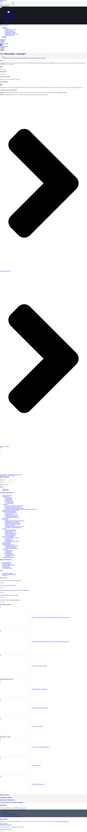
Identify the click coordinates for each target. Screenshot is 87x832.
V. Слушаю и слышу (9, 502)
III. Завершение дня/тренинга (11, 548)
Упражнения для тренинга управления (37, 58)
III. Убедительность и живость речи (13, 522)
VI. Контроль (8, 556)
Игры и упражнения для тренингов (20, 58)
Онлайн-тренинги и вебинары (9, 511)
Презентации (5, 519)
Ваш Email (2, 479)
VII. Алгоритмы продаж (10, 535)
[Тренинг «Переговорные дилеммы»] (15, 676)
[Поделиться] (1, 830)
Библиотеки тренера (61, 92)
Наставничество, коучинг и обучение (11, 510)
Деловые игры (3, 39)
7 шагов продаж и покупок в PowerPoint (40, 747)
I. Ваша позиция (8, 497)
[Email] (1, 45)
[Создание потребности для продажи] (15, 697)
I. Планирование (8, 550)
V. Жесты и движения (10, 525)
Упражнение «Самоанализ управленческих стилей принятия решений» (14, 590)
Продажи (5, 528)
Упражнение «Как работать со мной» (8, 585)
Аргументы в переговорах (37, 726)
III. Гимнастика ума (9, 540)
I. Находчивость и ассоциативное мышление (15, 520)
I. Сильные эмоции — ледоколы (12, 537)
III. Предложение (9, 532)
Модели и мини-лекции (10, 31)
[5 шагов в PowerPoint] (15, 773)
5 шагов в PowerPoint (36, 765)
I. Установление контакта (10, 529)
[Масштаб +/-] (4, 830)
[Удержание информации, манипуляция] (15, 715)
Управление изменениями (8, 557)
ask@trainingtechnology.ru (63, 821)
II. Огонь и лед (8, 539)
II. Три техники (8, 498)
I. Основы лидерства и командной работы (14, 505)
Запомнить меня (5, 484)
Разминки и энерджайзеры (8, 536)
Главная (4, 27)
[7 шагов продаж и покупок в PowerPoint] (15, 755)
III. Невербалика (8, 500)
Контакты (5, 37)
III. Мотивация (8, 552)
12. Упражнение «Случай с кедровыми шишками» (11, 802)
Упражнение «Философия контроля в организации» (10, 580)
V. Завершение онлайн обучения (12, 517)
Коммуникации (6, 496)
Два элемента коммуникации (37, 784)
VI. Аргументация (9, 503)
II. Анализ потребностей (10, 531)
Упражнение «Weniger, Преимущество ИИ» (9, 595)
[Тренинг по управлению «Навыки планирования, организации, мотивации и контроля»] (15, 628)
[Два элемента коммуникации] (15, 792)
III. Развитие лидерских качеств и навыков (14, 508)
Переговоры (5, 518)
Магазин (4, 36)
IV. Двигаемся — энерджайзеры (12, 541)
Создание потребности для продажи (39, 689)
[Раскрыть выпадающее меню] (8, 28)
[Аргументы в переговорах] (15, 734)
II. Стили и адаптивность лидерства (13, 506)
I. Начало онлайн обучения (11, 512)
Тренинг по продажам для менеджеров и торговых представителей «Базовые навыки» (50, 641)
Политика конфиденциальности (9, 814)
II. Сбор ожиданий (9, 513)
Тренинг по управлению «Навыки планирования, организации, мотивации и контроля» (50, 617)
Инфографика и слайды (10, 32)
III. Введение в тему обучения (11, 514)
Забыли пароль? (6, 490)
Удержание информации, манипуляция (39, 707)
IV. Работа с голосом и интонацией (12, 524)
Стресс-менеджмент (7, 542)
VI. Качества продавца (10, 534)
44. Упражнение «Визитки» (6, 797)
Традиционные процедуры (8, 544)
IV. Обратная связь (9, 501)
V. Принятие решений (7, 58)
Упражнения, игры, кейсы (10, 29)
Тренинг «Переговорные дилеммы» (39, 665)
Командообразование (7, 495)
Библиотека (5, 28)
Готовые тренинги (9, 30)
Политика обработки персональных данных (12, 816)
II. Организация (8, 551)
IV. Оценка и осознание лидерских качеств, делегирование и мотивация (21, 509)
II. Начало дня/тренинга (10, 547)
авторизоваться (22, 807)
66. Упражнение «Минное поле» (7, 799)
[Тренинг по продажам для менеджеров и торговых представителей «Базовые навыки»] (15, 652)
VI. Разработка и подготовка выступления (14, 526)
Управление (5, 549)
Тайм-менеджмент (7, 543)
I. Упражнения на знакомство (11, 545)
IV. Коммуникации (9, 553)
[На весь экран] (3, 830)
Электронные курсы (9, 35)
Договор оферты (6, 812)
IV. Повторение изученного (11, 516)
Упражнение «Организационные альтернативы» (10, 599)
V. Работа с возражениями (10, 533)
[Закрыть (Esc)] (0, 830)
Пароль (1, 482)
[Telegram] (2, 45)
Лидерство (5, 504)
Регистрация (5, 489)
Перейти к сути (3, 0)
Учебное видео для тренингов (11, 34)
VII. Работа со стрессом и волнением (13, 527)
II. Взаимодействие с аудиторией (12, 521)
